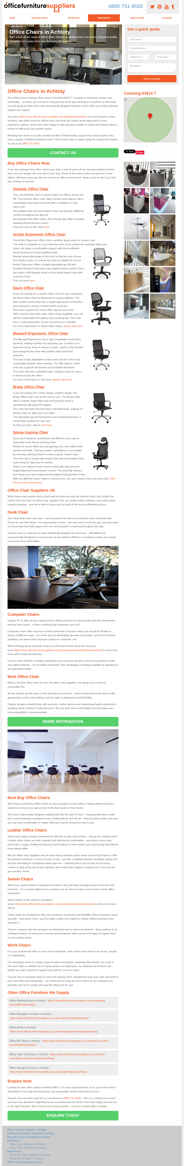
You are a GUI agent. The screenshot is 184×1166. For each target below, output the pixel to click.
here (46, 226)
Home (12, 18)
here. (33, 280)
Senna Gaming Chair (30, 432)
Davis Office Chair (28, 288)
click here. (47, 425)
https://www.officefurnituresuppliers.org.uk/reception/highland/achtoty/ (54, 903)
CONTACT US (63, 153)
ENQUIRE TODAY (63, 1115)
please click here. (73, 326)
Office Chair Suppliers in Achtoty (28, 1144)
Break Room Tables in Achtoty (27, 1158)
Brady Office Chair (29, 387)
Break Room (137, 18)
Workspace (104, 18)
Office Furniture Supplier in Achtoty (27, 1129)
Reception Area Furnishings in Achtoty (28, 1136)
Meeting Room (39, 18)
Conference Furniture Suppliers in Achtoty (30, 1133)
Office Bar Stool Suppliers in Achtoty (30, 1154)
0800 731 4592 (125, 6)
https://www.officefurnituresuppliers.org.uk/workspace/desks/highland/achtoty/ (58, 650)
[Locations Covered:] (6, 3)
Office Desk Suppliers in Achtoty (28, 1147)
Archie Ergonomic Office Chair (39, 234)
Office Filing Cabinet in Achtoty (24, 1162)
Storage (167, 18)
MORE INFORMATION (63, 721)
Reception (73, 18)
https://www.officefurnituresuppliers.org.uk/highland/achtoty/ (53, 116)
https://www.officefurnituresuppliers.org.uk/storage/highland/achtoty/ (48, 1071)
